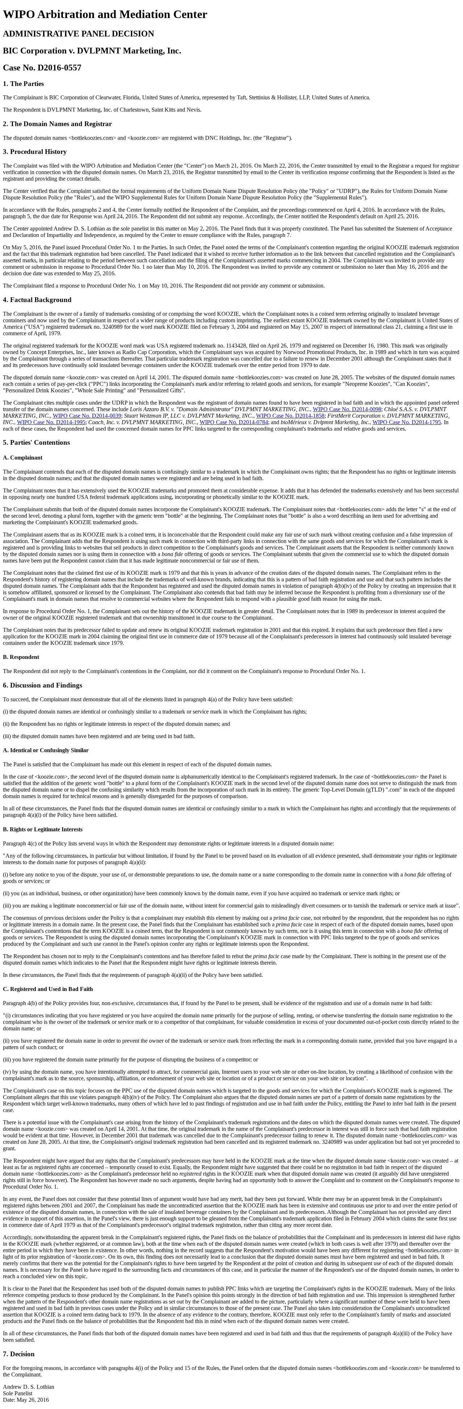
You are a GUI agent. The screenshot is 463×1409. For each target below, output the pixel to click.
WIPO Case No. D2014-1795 (407, 422)
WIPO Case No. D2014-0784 (234, 422)
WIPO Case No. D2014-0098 (347, 409)
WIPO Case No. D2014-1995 (51, 422)
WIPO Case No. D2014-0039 (87, 416)
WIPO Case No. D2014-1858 (290, 416)
